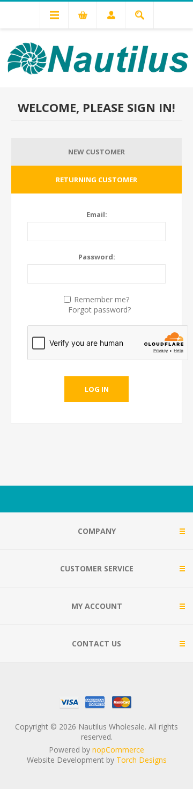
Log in (97, 389)
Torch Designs (141, 760)
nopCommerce (118, 750)
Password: (96, 257)
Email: (96, 214)
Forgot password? (99, 309)
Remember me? (101, 299)
